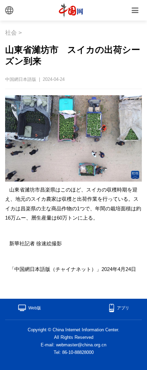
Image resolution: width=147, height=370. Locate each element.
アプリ (123, 308)
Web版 (34, 308)
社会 (11, 32)
